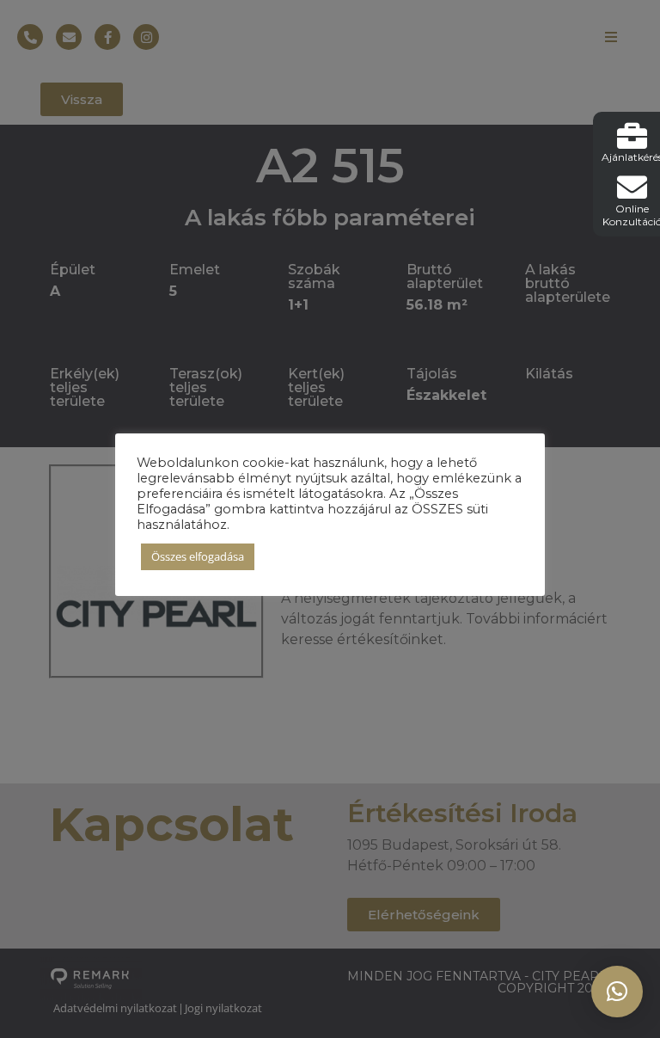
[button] (617, 991)
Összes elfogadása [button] (197, 556)
